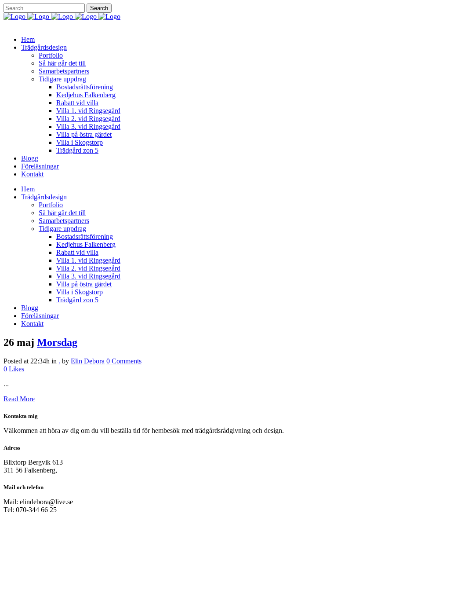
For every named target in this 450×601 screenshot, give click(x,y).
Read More (19, 399)
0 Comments (124, 361)
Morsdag (57, 342)
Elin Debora (88, 361)
